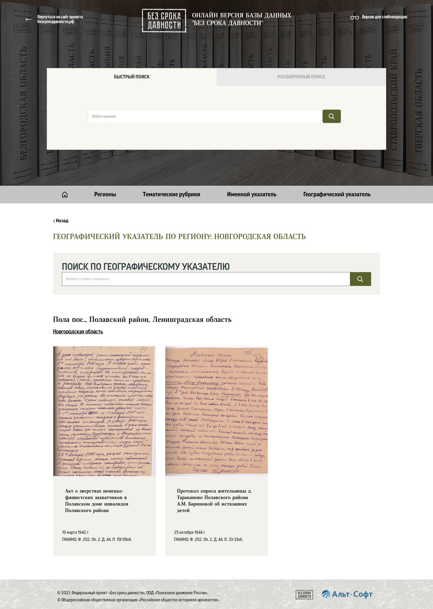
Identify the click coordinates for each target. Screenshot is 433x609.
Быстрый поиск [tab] (132, 77)
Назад (61, 220)
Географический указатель (337, 194)
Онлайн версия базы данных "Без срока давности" (241, 19)
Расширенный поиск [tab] (301, 77)
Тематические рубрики (171, 194)
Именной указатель (252, 194)
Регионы (105, 194)
